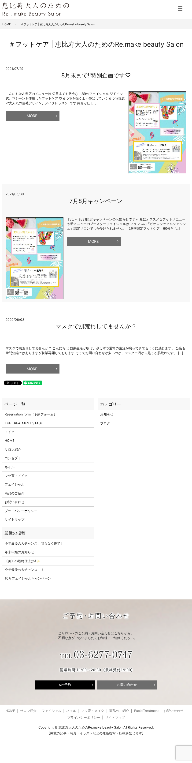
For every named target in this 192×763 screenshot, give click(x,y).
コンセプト (13, 458)
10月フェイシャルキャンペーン (28, 578)
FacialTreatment (146, 711)
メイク (10, 432)
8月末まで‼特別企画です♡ (96, 75)
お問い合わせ (14, 502)
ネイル (10, 467)
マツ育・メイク (16, 476)
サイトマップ (14, 519)
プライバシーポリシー (21, 511)
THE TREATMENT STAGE (24, 423)
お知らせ (106, 414)
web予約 (65, 685)
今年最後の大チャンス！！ (24, 570)
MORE (32, 115)
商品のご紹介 (14, 493)
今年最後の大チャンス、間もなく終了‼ (33, 543)
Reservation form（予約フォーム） (31, 414)
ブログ (105, 423)
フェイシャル (14, 484)
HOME (6, 24)
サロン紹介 (13, 449)
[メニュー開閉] (180, 8)
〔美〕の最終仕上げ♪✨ (22, 561)
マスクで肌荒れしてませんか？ (96, 326)
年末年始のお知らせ (19, 552)
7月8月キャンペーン (96, 201)
